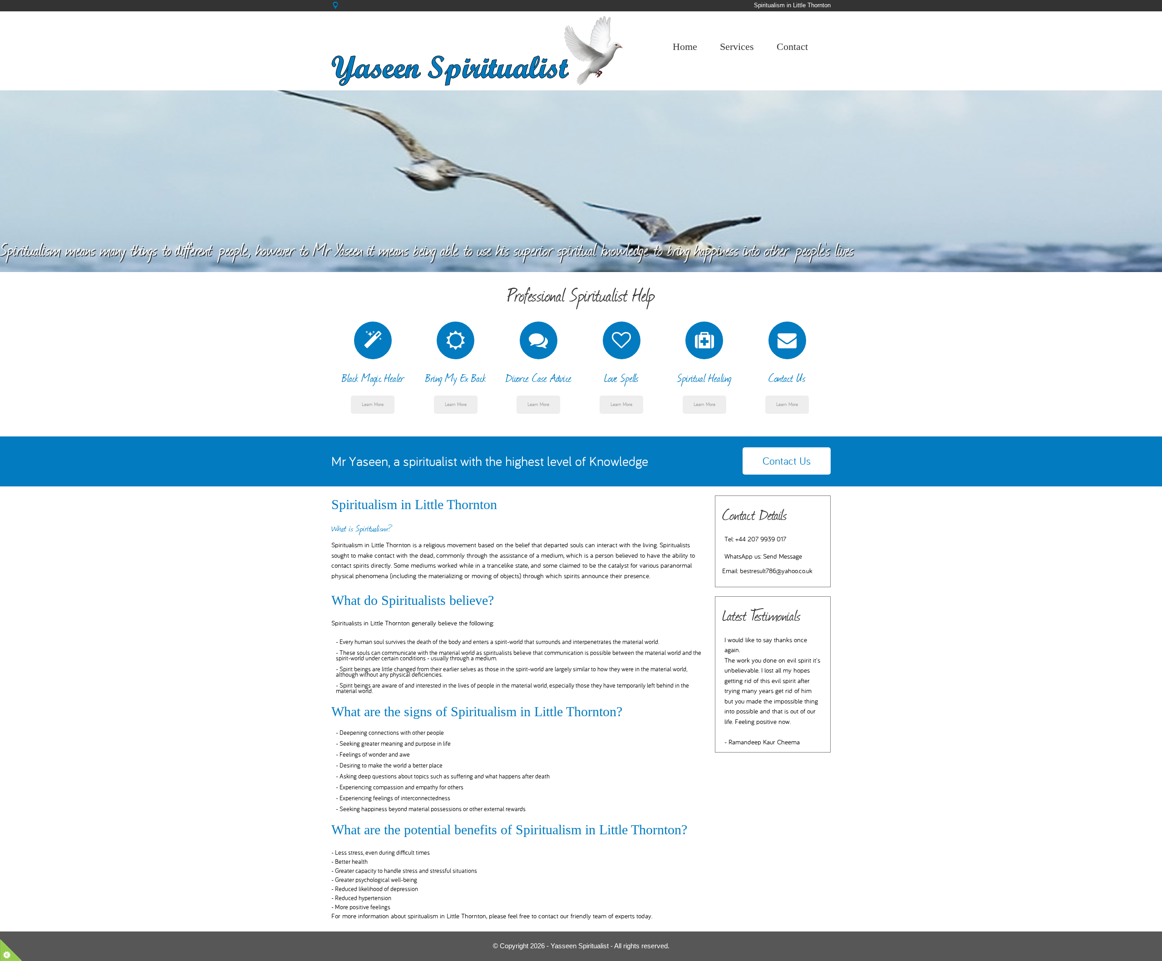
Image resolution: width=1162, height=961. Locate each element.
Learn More (373, 404)
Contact (792, 46)
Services (737, 46)
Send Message (782, 556)
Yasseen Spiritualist (580, 946)
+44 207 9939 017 (760, 539)
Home (685, 46)
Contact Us (787, 461)
